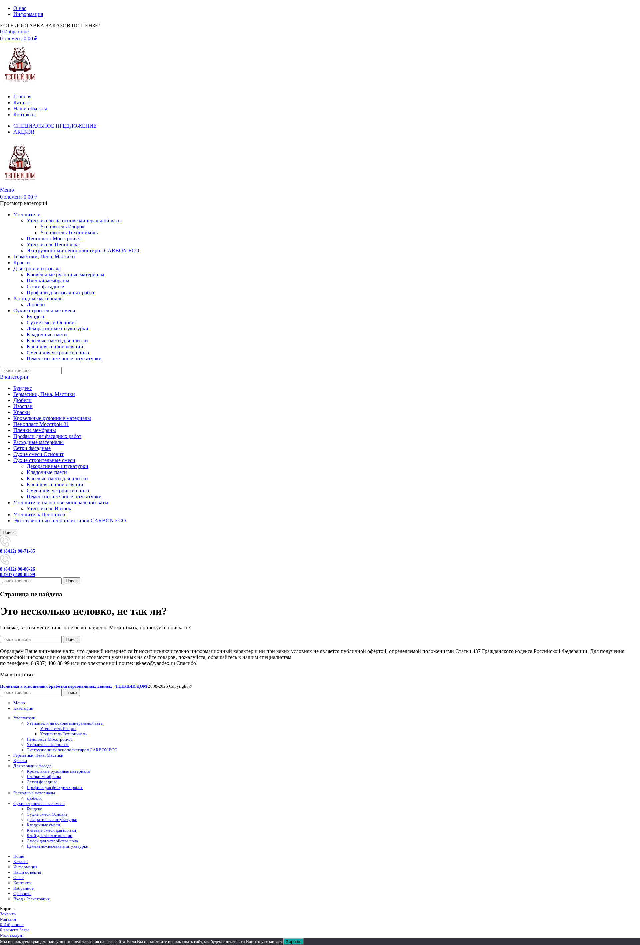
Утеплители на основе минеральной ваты (74, 220)
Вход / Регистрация (31, 898)
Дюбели (36, 304)
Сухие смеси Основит (52, 322)
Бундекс (36, 316)
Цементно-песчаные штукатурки (64, 358)
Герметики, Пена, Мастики (44, 394)
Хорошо (293, 941)
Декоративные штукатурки (57, 328)
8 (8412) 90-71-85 (17, 551)
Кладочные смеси (47, 334)
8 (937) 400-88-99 (17, 574)
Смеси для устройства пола (58, 352)
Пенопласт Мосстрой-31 (54, 238)
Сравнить (22, 893)
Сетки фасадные (45, 286)
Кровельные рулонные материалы (65, 274)
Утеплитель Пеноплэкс (53, 244)
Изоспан (23, 406)
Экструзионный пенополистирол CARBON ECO (83, 250)
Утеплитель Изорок (62, 226)
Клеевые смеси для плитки (57, 340)
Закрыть (8, 913)
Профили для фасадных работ (61, 292)
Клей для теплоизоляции (55, 346)
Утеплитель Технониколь (69, 232)
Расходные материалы (38, 442)
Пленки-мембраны (48, 280)
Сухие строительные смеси (44, 460)
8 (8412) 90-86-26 (17, 569)
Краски (21, 412)
